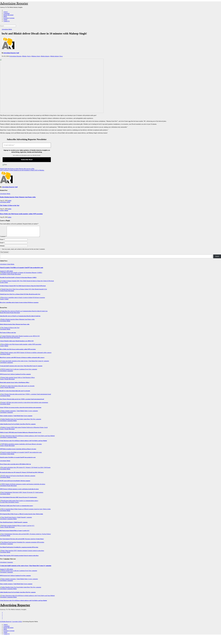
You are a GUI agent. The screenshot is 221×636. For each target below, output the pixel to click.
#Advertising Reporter (15, 56)
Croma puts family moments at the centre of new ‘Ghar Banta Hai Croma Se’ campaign (21, 365)
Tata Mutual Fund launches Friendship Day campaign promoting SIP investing (19, 547)
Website (2, 246)
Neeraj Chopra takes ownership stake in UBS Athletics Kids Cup (15, 464)
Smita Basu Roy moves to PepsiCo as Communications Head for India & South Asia (20, 316)
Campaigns (6, 13)
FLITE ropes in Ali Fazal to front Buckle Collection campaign (15, 480)
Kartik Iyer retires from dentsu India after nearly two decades (15, 390)
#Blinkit (24, 56)
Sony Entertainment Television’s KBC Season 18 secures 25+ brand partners (18, 497)
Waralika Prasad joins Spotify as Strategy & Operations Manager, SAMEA (18, 277)
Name (2, 239)
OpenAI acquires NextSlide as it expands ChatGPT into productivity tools (21, 267)
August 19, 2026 (4, 569)
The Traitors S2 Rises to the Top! (9, 205)
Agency (5, 12)
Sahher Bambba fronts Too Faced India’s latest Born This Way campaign (18, 424)
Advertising (5, 29)
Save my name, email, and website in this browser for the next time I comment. (23, 249)
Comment (3, 236)
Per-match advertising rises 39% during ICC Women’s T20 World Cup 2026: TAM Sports (22, 472)
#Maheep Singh (35, 56)
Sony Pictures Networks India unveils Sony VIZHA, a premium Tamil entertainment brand (22, 399)
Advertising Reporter (14, 3)
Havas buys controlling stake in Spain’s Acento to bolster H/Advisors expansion (19, 302)
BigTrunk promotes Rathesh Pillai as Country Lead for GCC (14, 530)
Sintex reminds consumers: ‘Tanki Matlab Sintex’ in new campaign (16, 415)
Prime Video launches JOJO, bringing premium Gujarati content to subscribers (19, 555)
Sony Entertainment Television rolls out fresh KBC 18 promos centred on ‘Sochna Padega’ (22, 539)
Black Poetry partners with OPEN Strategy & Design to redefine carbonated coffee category (22, 357)
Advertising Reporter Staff (11, 53)
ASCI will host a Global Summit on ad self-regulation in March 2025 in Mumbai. (22, 170)
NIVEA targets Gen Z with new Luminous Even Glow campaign (15, 374)
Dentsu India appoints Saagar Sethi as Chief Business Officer (14, 382)
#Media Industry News (56, 56)
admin (9, 200)
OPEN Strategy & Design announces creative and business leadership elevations (19, 489)
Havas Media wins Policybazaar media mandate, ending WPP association (21, 214)
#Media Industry (45, 56)
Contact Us (6, 21)
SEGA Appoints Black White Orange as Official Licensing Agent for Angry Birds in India (21, 514)
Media (5, 16)
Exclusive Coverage (8, 18)
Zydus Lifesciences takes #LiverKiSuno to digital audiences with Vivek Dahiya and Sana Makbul (23, 440)
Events (2, 282)
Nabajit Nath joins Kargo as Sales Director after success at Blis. (17, 168)
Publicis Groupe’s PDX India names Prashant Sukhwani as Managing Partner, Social (20, 432)
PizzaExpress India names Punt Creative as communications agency (16, 505)
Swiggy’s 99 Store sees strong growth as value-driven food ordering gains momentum (20, 407)
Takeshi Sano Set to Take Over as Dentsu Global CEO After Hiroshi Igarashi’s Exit (20, 294)
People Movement (8, 15)
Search (217, 256)
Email (2, 242)
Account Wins (4, 502)
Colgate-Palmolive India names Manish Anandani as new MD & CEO (17, 341)
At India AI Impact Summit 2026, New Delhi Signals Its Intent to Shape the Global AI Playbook (23, 285)
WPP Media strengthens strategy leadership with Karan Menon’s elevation (18, 449)
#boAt (29, 56)
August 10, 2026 (4, 271)
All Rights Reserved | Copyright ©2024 (11, 621)
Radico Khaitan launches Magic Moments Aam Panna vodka (18, 197)
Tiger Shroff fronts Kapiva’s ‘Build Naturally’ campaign (13, 522)
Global (5, 19)
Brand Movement (5, 312)
